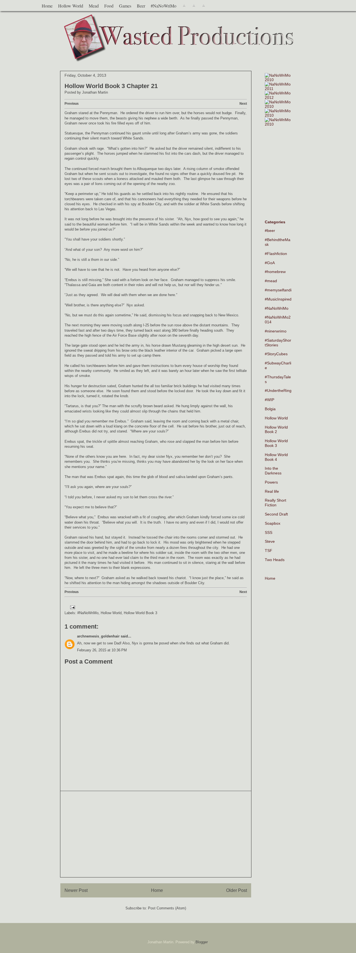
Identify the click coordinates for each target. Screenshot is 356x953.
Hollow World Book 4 (276, 457)
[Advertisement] (156, 834)
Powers (271, 482)
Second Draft (276, 514)
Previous (72, 104)
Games (125, 6)
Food (108, 6)
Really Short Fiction (275, 502)
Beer (141, 6)
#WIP (269, 399)
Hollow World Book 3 (140, 613)
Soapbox (272, 523)
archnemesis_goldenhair (98, 636)
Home (47, 6)
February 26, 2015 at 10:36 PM (102, 650)
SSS (268, 532)
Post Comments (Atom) (167, 908)
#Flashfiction (276, 253)
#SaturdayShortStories (278, 342)
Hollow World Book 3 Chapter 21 (111, 85)
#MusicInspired (278, 299)
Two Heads (275, 559)
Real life (272, 491)
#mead (271, 281)
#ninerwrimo (275, 331)
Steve (270, 541)
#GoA (270, 263)
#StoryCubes (276, 354)
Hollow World (70, 6)
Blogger (201, 942)
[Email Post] (71, 607)
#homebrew (275, 271)
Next (243, 104)
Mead (94, 6)
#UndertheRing (278, 390)
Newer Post (76, 890)
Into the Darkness (273, 470)
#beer (270, 230)
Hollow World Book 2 (276, 429)
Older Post (236, 890)
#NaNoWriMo (163, 6)
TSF (268, 550)
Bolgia (270, 409)
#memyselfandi (278, 290)
